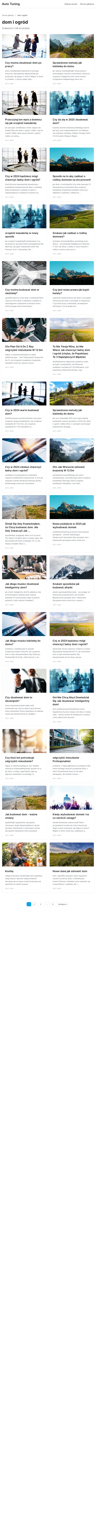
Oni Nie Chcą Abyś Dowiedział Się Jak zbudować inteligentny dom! (71, 701)
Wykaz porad (70, 4)
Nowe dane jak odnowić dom (70, 871)
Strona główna (87, 4)
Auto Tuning (11, 4)
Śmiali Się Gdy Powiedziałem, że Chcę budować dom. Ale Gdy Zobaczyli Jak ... (22, 527)
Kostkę (9, 871)
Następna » (63, 904)
